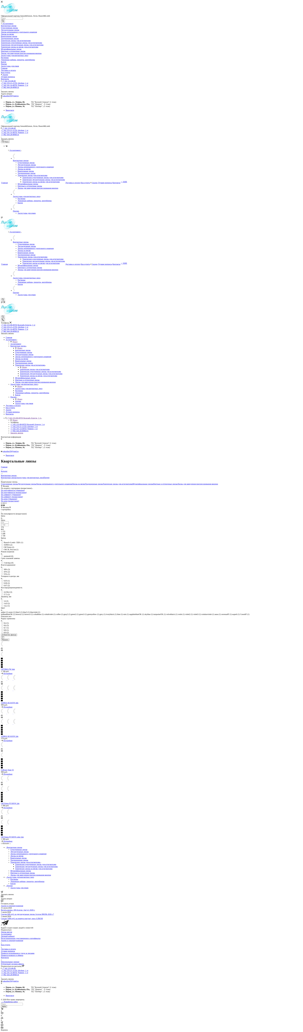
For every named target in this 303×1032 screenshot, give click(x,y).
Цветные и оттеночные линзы (165, 484)
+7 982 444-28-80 (10, 87)
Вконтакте (10, 110)
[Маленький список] (2, 505)
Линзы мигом (6, 932)
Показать (5, 640)
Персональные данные (10, 962)
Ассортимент (15, 344)
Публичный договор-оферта (12, 964)
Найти (4, 1006)
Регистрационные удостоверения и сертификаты (20, 938)
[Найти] (3, 21)
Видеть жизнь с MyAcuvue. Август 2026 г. (18, 910)
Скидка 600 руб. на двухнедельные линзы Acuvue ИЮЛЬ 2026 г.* (27, 914)
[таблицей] (6, 503)
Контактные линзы (23, 350)
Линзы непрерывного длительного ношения (54, 484)
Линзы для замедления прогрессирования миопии (197, 484)
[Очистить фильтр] (2, 637)
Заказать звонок (16, 433)
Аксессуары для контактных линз (28, 389)
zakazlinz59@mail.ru (11, 96)
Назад (15, 342)
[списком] (3, 503)
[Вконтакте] (6, 146)
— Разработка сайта (9, 1002)
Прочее (18, 401)
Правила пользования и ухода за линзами (17, 953)
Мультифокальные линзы (143, 484)
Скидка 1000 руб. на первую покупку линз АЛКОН (22, 919)
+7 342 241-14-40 (14, 85)
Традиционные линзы (94, 484)
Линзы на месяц (78, 484)
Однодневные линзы (9, 484)
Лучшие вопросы (8, 951)
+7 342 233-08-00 (9, 81)
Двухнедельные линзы (27, 484)
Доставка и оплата (8, 949)
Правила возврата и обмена (12, 955)
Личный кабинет (8, 936)
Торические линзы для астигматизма (35, 369)
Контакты (5, 958)
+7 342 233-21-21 (14, 83)
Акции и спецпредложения (12, 906)
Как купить (5, 945)
